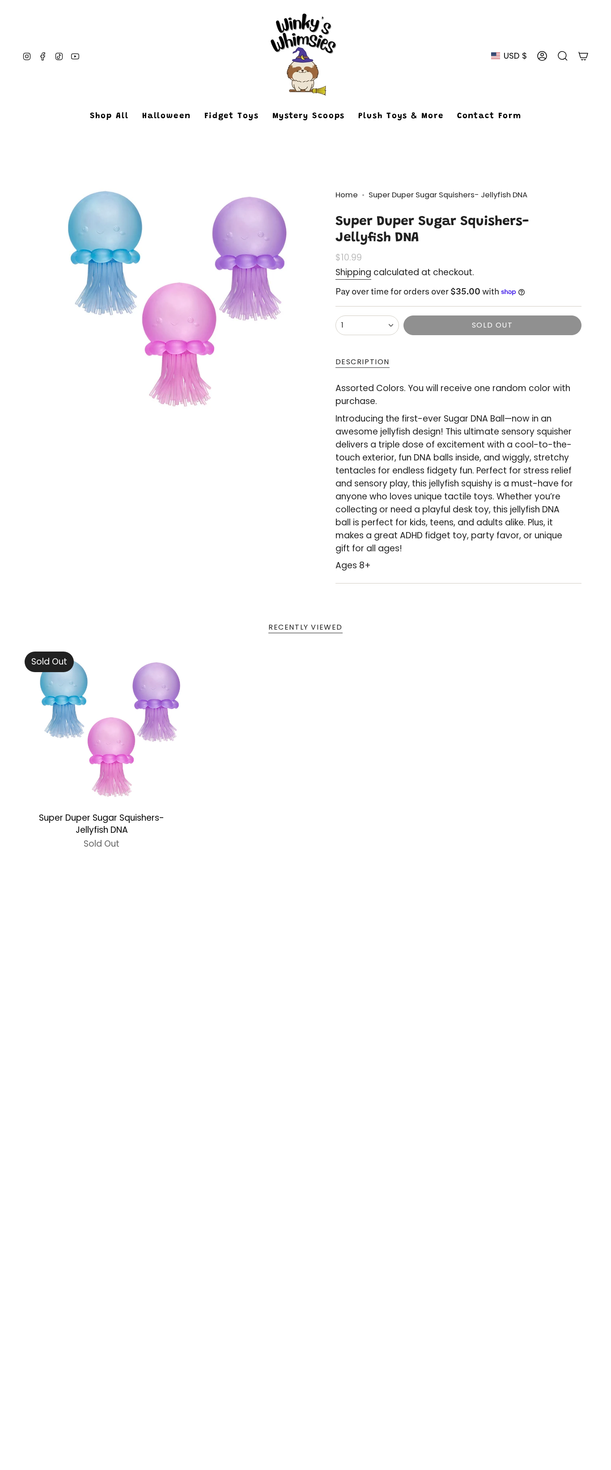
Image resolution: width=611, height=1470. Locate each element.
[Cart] (583, 56)
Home (346, 195)
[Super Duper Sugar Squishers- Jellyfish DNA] (101, 728)
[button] (232, 117)
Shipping (353, 272)
